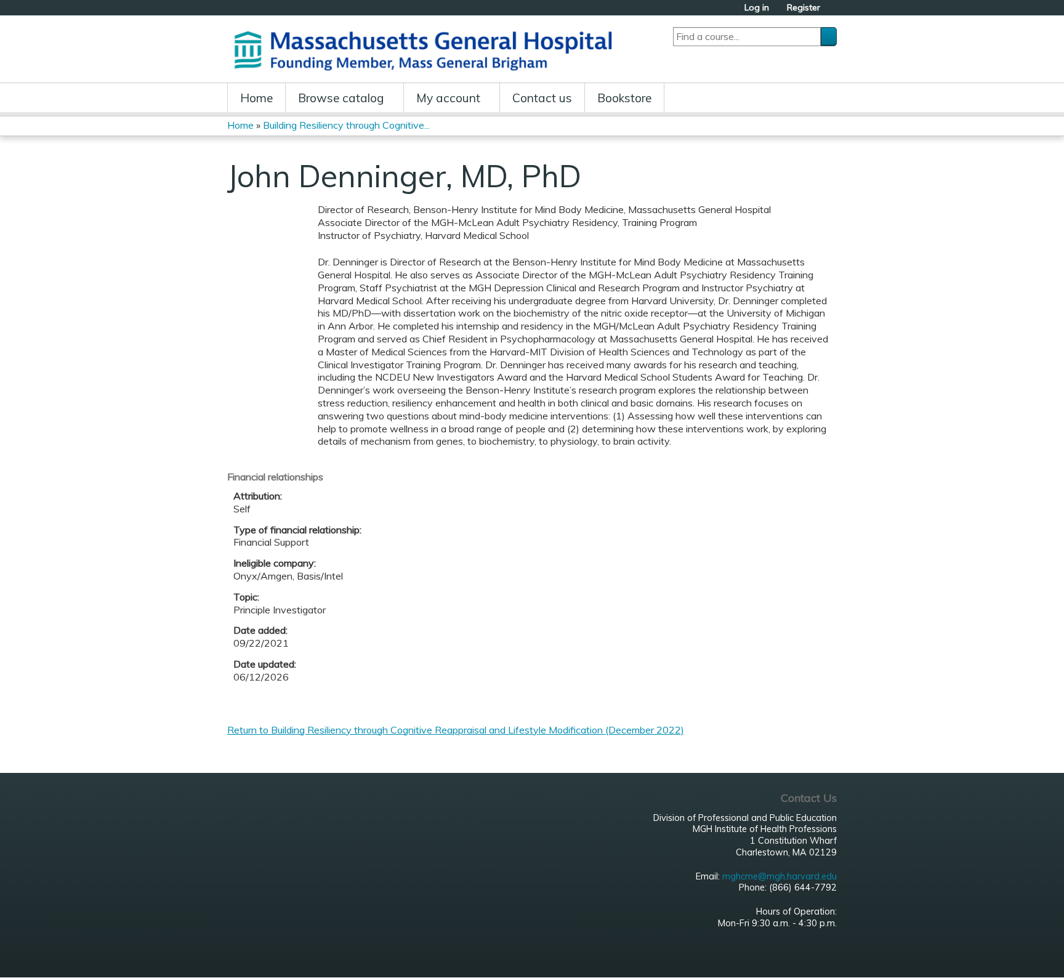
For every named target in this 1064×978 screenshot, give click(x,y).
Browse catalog (341, 98)
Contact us (542, 98)
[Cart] (833, 12)
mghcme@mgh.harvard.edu (779, 876)
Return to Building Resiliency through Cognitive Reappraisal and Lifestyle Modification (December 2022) (455, 730)
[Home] (427, 49)
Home (256, 98)
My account (448, 98)
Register (803, 7)
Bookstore (624, 98)
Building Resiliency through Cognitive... (346, 125)
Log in (756, 7)
